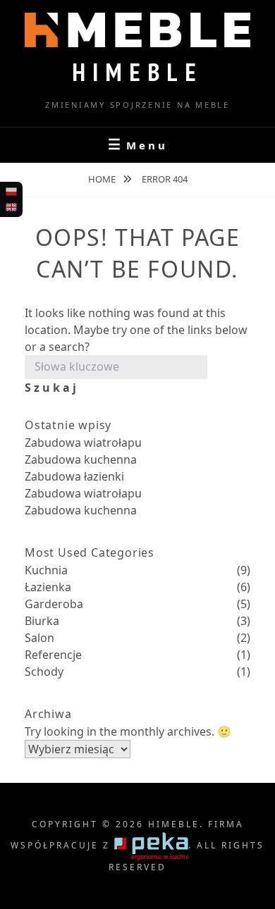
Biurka (42, 621)
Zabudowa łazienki (74, 476)
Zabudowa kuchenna (81, 459)
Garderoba (54, 604)
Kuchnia (46, 570)
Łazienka (48, 587)
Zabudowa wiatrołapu (83, 442)
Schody (44, 671)
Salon (39, 637)
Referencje (53, 654)
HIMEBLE (137, 72)
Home (103, 179)
